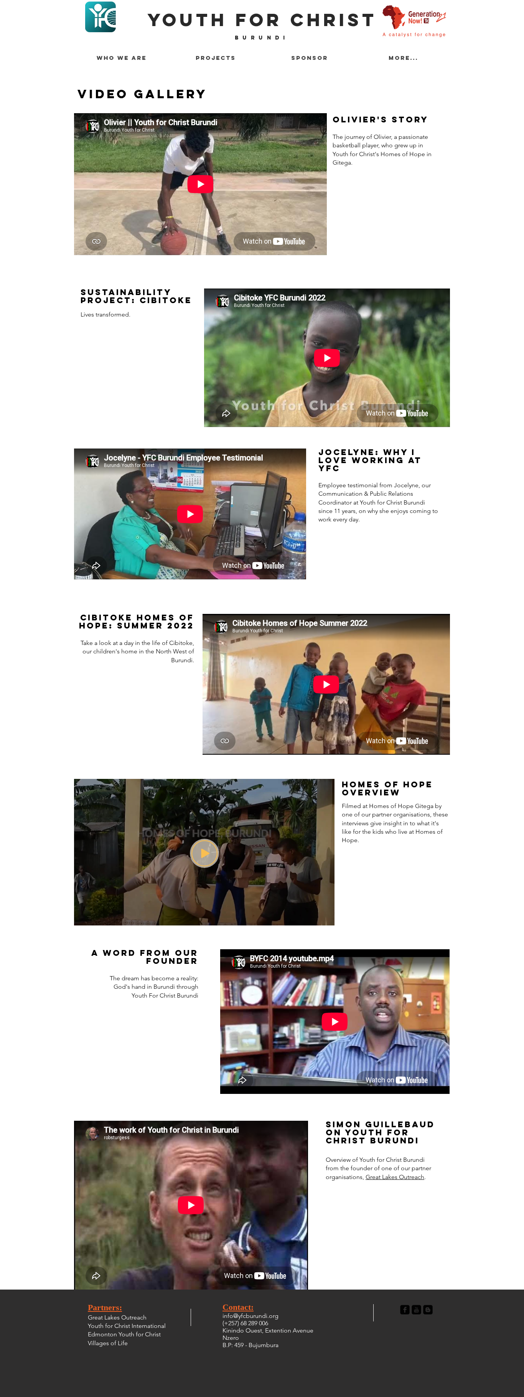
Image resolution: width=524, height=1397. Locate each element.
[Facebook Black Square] (405, 1310)
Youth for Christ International (127, 1325)
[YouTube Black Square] (416, 1310)
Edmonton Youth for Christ (124, 1334)
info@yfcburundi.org (250, 1315)
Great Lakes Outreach (395, 1177)
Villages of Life (108, 1343)
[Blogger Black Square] (428, 1310)
